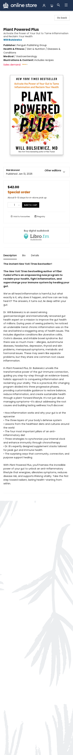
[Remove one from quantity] (10, 205)
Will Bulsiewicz (12, 39)
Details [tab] (35, 255)
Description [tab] (10, 255)
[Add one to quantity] (19, 205)
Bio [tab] (24, 255)
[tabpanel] (36, 377)
